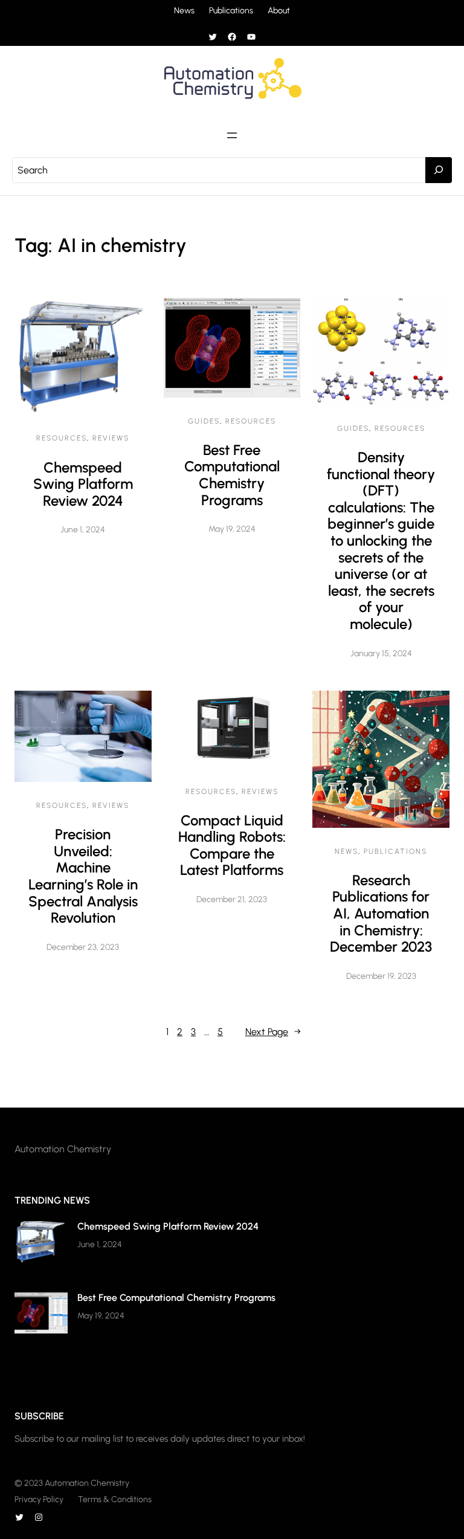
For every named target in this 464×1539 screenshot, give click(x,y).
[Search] (438, 170)
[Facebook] (232, 37)
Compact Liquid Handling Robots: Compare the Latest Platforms (232, 845)
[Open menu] (232, 135)
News (346, 851)
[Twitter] (213, 37)
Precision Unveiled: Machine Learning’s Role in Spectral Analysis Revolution (83, 875)
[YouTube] (251, 37)
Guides (204, 421)
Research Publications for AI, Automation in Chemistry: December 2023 (381, 913)
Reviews (110, 438)
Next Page (273, 1031)
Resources (61, 438)
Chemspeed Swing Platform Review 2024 (83, 484)
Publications (395, 851)
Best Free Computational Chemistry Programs (232, 475)
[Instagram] (39, 1517)
